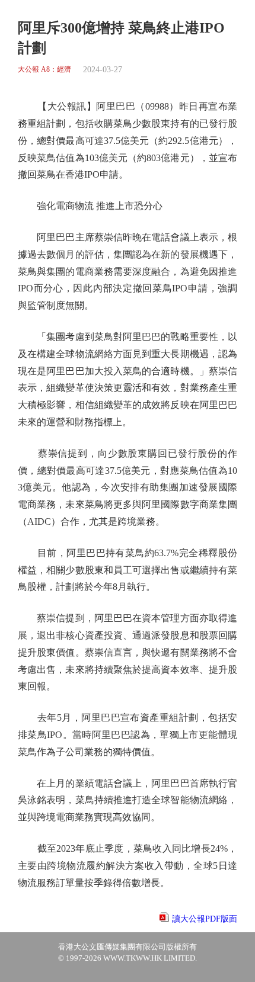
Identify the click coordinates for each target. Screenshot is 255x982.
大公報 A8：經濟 (44, 69)
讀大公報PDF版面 (204, 918)
